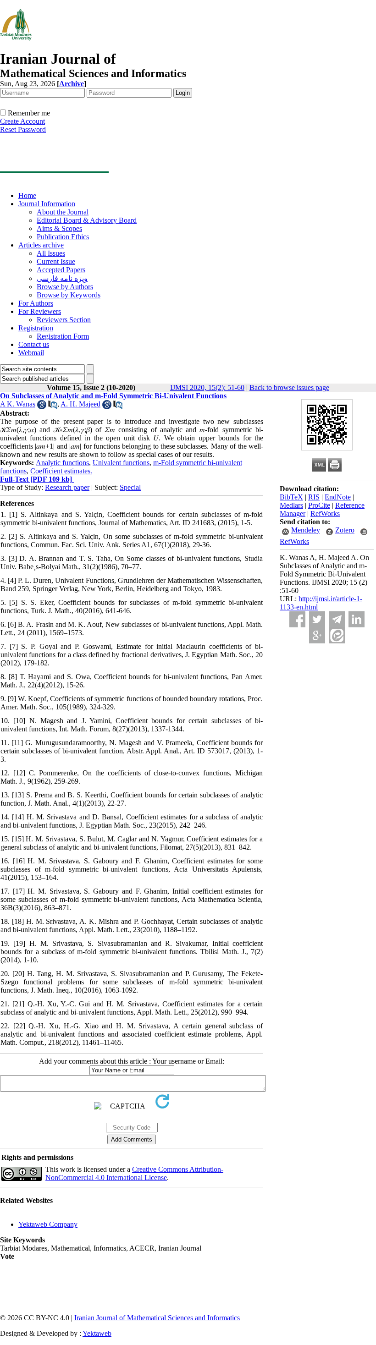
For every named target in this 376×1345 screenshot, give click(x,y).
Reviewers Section (64, 320)
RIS (314, 497)
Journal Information (46, 204)
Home (27, 195)
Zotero (344, 530)
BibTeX (291, 497)
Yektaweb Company (47, 1224)
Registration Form (63, 336)
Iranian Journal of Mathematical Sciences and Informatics (157, 1318)
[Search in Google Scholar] (41, 407)
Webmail (31, 353)
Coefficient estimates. (61, 471)
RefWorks (325, 513)
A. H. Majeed (80, 404)
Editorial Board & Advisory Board (87, 220)
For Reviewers (39, 311)
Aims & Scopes (59, 228)
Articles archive (41, 245)
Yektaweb (97, 1333)
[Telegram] (337, 619)
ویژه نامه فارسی (62, 278)
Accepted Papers (61, 270)
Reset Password (23, 129)
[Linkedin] (356, 619)
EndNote (338, 497)
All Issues (51, 253)
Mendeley (305, 530)
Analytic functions (62, 463)
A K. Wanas (17, 404)
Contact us (33, 344)
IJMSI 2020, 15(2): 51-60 (207, 387)
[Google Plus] (317, 635)
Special (130, 487)
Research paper (67, 487)
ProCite (319, 505)
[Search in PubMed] (52, 407)
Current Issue (56, 261)
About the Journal (62, 212)
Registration (35, 328)
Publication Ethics (63, 237)
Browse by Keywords (68, 295)
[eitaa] (337, 635)
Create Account (22, 121)
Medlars (291, 505)
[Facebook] (297, 619)
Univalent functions (121, 463)
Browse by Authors (65, 287)
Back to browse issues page (289, 387)
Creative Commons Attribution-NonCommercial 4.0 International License (134, 1173)
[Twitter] (317, 619)
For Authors (35, 303)
